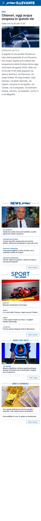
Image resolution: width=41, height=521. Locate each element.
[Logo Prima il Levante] (20, 3)
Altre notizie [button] (33, 267)
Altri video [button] (33, 378)
